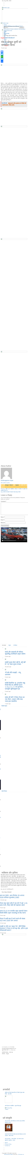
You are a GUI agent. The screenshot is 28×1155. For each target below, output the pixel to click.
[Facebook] (14, 52)
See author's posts (5, 482)
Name (2, 517)
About (6, 1142)
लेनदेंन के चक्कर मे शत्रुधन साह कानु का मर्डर (10, 491)
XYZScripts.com (21, 1154)
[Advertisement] (14, 1072)
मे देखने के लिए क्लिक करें (7, 37)
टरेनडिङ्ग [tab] (15, 645)
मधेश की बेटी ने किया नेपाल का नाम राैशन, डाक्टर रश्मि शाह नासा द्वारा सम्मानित (15, 699)
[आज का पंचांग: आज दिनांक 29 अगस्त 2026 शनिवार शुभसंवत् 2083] (8, 1127)
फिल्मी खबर (4, 706)
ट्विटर (11, 485)
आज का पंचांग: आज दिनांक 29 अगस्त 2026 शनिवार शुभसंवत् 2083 (15, 1121)
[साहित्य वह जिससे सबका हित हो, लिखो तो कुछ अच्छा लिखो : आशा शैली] (8, 1099)
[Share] (14, 61)
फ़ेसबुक (7, 485)
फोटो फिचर (4, 791)
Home (5, 24)
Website (3, 522)
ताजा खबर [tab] (4, 645)
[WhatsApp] (14, 56)
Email (2, 519)
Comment (3, 501)
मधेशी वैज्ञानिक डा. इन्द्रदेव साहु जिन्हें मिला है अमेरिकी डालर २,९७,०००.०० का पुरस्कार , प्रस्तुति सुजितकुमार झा (15, 686)
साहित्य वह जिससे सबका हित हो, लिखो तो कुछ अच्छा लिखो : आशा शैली (14, 1093)
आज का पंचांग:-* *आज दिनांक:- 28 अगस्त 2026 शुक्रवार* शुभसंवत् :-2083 (14, 1139)
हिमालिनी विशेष (6, 33)
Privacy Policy (8, 1144)
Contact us (7, 1145)
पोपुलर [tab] (9, 645)
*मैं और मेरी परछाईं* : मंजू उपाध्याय (13, 673)
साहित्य (5, 39)
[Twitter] (14, 54)
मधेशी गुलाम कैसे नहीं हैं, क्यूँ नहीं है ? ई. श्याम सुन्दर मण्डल (15, 663)
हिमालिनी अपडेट (13, 26)
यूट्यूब (17, 485)
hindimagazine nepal (7, 480)
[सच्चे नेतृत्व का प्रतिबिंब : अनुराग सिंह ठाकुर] (8, 1111)
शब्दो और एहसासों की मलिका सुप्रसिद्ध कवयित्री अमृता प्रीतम (15, 653)
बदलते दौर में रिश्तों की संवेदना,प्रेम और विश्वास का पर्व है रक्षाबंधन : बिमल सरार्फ (15, 1134)
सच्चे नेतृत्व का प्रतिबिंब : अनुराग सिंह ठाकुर (13, 1105)
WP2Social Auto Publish (8, 1154)
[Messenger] (14, 59)
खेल (4, 36)
